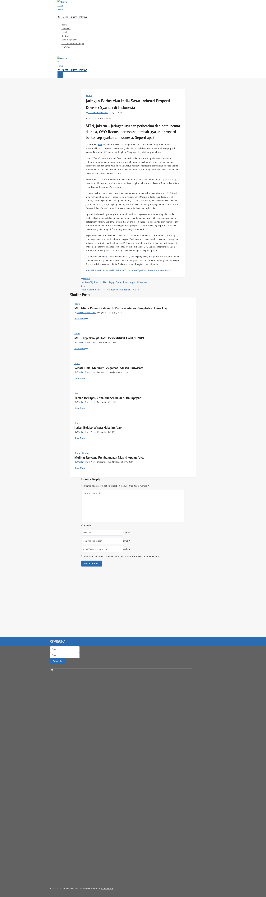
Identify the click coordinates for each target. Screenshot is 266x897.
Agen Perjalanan (69, 39)
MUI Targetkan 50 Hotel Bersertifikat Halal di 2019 (109, 338)
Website (127, 549)
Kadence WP (107, 888)
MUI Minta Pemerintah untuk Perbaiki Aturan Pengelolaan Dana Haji (120, 308)
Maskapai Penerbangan (72, 43)
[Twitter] (54, 642)
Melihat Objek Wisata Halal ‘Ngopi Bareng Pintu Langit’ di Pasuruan (114, 280)
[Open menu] (60, 75)
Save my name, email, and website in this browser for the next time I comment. (122, 556)
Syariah (167, 270)
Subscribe (58, 661)
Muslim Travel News (98, 112)
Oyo (139, 270)
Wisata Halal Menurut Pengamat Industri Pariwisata (108, 368)
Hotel (64, 32)
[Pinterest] (60, 642)
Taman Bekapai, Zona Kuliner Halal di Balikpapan (107, 398)
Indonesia (104, 270)
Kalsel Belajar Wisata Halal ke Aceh (98, 427)
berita (95, 270)
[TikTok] (63, 642)
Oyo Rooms (148, 270)
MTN (112, 270)
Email (126, 540)
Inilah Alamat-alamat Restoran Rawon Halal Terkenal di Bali (110, 288)
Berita (64, 24)
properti (158, 270)
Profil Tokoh (67, 47)
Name (127, 532)
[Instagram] (57, 642)
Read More (81, 318)
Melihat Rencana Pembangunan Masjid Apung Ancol (109, 457)
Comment (87, 525)
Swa (100, 144)
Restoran (65, 35)
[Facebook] (51, 642)
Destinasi (65, 28)
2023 (89, 270)
